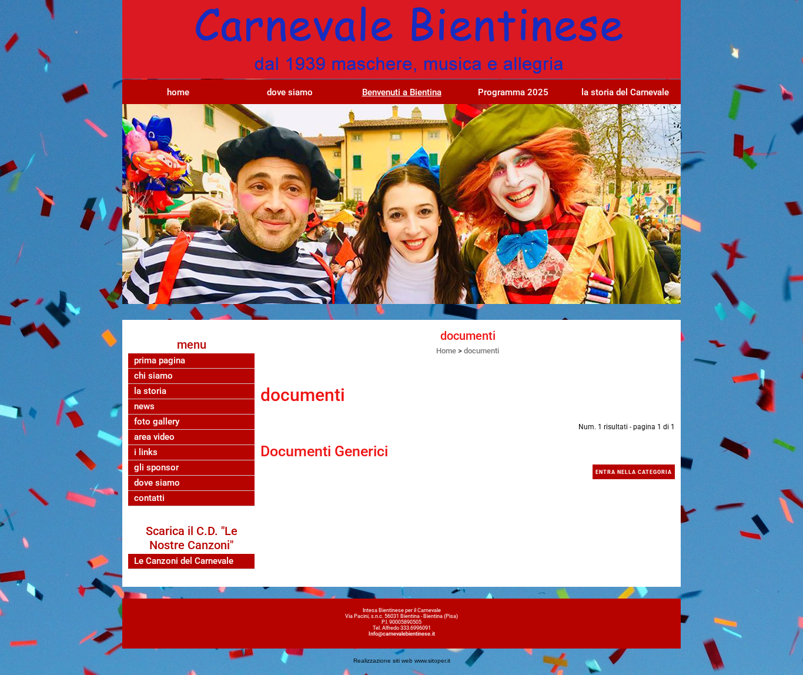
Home (446, 350)
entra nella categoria (633, 472)
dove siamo (290, 92)
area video (154, 437)
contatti (149, 498)
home (178, 92)
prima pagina (159, 360)
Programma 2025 (513, 92)
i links (146, 452)
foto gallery (156, 421)
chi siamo (153, 376)
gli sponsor (156, 467)
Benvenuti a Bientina (401, 92)
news (144, 406)
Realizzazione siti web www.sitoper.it (401, 660)
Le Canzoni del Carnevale (183, 561)
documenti (481, 350)
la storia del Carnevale (625, 92)
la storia (150, 391)
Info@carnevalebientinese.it (402, 634)
